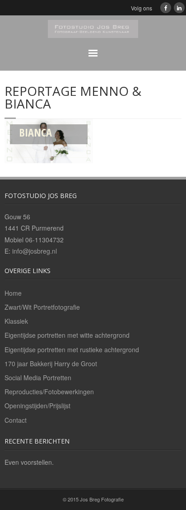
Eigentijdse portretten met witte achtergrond (67, 335)
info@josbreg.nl (34, 250)
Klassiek (16, 321)
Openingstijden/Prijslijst (37, 405)
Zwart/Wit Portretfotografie (42, 307)
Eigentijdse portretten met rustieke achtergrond (72, 349)
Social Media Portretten (38, 377)
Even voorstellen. (29, 462)
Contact (16, 420)
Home (13, 293)
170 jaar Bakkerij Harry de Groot (51, 363)
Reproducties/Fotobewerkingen (49, 391)
